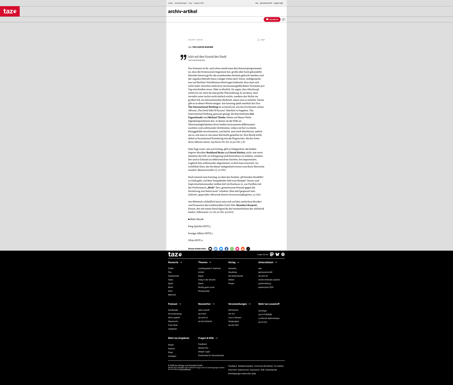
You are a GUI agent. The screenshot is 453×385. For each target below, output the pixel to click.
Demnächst (233, 310)
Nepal (200, 276)
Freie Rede (173, 325)
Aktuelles (232, 268)
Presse (231, 283)
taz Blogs (262, 311)
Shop (170, 352)
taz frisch (202, 314)
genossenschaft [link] (266, 3)
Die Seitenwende (235, 276)
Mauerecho (173, 321)
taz (175, 254)
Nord (170, 291)
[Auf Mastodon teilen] (216, 249)
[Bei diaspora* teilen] (237, 249)
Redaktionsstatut (246, 366)
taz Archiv (262, 322)
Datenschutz (243, 370)
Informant (232, 370)
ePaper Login (204, 351)
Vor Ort (231, 314)
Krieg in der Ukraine (207, 279)
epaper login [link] (278, 3)
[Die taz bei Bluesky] (277, 256)
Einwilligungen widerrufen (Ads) (242, 373)
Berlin (170, 287)
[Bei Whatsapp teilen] (232, 249)
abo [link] (256, 3)
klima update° (174, 317)
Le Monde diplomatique (268, 318)
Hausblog (232, 272)
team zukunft (204, 310)
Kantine (171, 348)
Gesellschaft (173, 276)
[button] (283, 19)
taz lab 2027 (233, 325)
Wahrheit (172, 295)
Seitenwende (271, 370)
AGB (263, 370)
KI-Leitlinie (278, 366)
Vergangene (233, 321)
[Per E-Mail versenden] (210, 249)
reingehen (172, 329)
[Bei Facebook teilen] (226, 249)
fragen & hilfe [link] (199, 3)
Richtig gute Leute (206, 287)
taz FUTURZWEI (265, 314)
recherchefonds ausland (269, 279)
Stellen (231, 279)
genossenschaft (265, 272)
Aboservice (203, 348)
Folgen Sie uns (262, 254)
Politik (171, 268)
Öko (170, 272)
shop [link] (190, 3)
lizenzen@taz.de (185, 369)
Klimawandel (203, 291)
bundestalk (173, 310)
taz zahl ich (263, 276)
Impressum (255, 370)
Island (200, 283)
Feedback (202, 344)
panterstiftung (264, 283)
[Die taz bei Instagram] (283, 256)
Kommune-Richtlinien (264, 366)
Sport (170, 283)
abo (260, 268)
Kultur (170, 279)
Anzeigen (172, 356)
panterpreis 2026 (265, 287)
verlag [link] (170, 3)
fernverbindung (175, 314)
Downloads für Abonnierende (211, 355)
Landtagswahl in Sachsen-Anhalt (209, 270)
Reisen (171, 345)
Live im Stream (234, 317)
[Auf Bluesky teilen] (221, 249)
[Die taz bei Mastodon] (272, 256)
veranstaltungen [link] (180, 3)
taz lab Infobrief (205, 321)
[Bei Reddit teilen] (243, 249)
